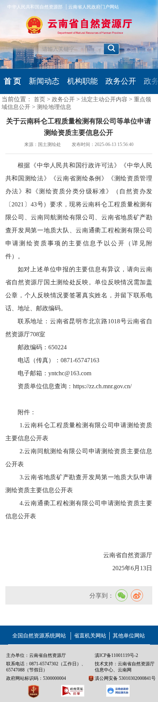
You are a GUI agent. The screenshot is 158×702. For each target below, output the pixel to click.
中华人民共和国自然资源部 (35, 7)
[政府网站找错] (72, 690)
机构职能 (82, 81)
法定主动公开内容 (104, 99)
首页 (39, 99)
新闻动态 (44, 81)
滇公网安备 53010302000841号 (125, 678)
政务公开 (120, 81)
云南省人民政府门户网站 (93, 7)
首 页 (12, 81)
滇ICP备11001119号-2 (116, 655)
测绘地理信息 (54, 107)
